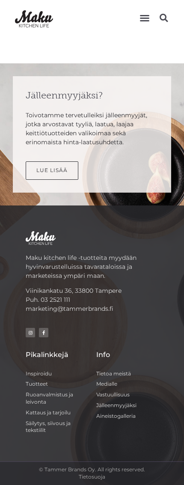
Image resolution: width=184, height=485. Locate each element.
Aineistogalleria (116, 416)
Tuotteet (37, 384)
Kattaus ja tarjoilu (48, 412)
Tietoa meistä (113, 373)
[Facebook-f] (43, 332)
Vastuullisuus (113, 394)
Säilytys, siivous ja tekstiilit (48, 427)
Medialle (106, 384)
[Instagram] (30, 332)
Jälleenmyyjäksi (116, 405)
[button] (144, 18)
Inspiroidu (39, 373)
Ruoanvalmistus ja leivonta (49, 398)
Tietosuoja (92, 476)
